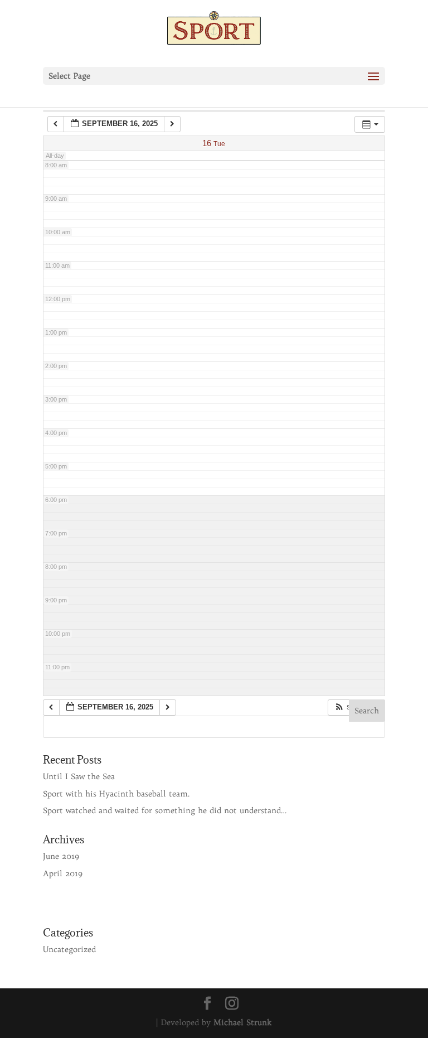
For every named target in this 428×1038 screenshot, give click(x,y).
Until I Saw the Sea (79, 776)
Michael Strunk (242, 1022)
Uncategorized (69, 949)
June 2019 (61, 856)
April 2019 (62, 873)
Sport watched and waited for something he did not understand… (165, 810)
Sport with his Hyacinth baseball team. (116, 794)
